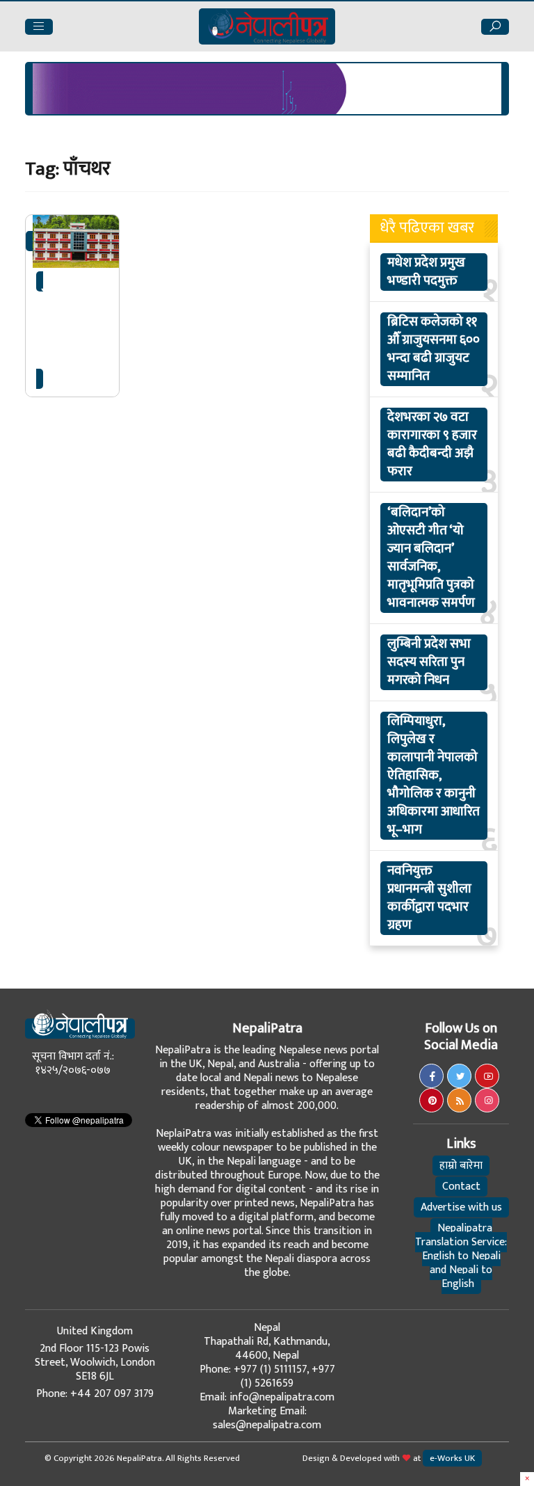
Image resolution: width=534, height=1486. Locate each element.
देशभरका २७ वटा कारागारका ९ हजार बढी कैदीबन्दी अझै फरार (432, 444)
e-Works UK (452, 1458)
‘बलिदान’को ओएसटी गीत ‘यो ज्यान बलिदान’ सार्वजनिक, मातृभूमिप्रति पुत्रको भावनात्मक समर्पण (431, 558)
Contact (461, 1186)
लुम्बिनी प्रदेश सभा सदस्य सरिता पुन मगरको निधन (429, 662)
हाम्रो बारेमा (461, 1165)
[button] (39, 27)
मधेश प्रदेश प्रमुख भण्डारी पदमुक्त (426, 272)
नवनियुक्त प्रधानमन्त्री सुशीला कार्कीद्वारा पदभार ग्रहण (429, 898)
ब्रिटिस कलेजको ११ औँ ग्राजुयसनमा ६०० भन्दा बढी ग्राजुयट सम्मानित (433, 349)
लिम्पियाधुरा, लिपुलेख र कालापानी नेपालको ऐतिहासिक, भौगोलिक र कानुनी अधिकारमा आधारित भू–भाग (433, 776)
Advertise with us (461, 1207)
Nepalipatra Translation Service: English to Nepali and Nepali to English (461, 1256)
